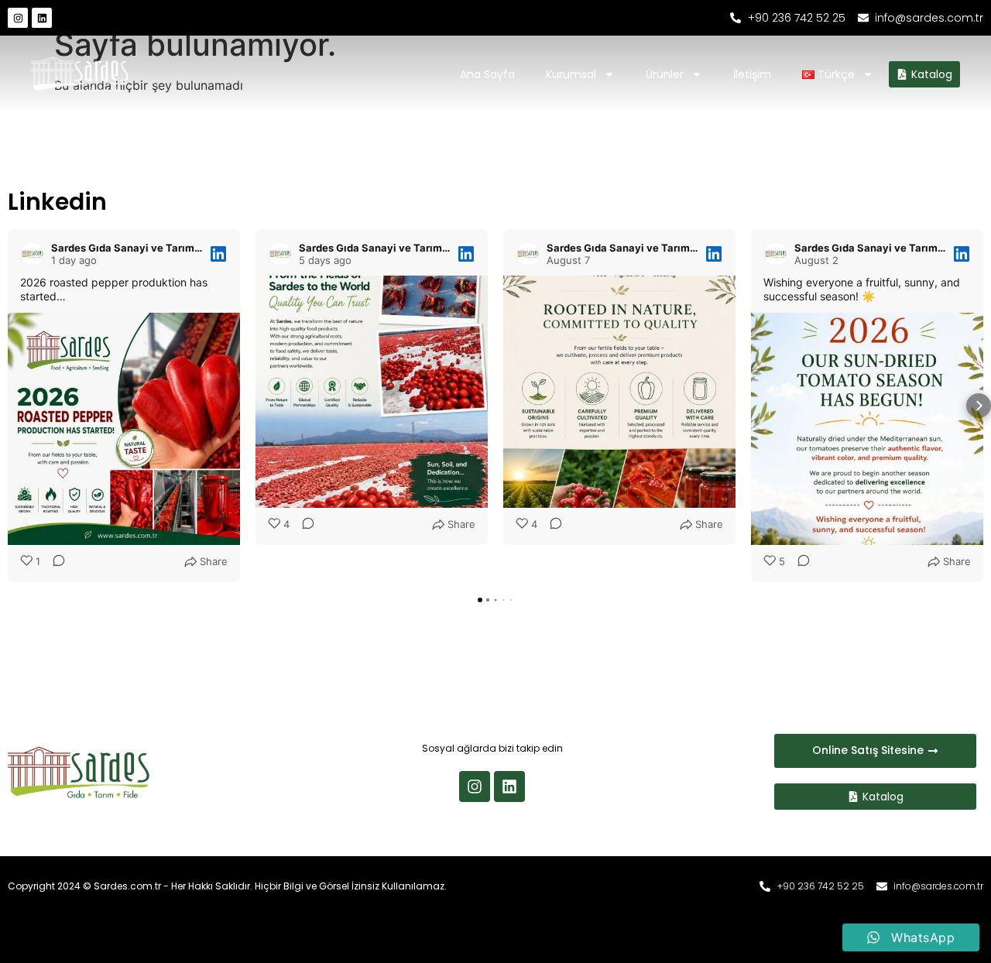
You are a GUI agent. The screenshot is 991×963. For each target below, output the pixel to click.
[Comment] (54, 562)
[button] (12, 405)
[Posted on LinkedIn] (218, 254)
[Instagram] (18, 18)
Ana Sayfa (487, 74)
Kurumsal (571, 74)
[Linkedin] (42, 18)
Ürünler (665, 74)
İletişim (752, 74)
